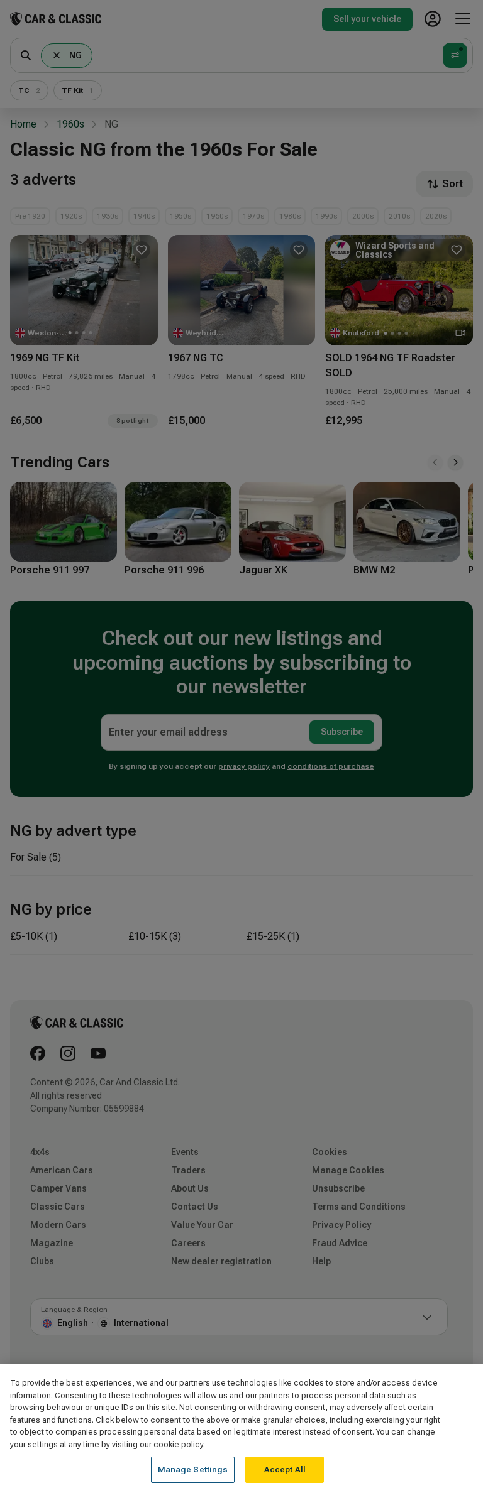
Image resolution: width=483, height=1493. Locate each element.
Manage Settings (193, 1469)
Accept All (285, 1469)
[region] (241, 1428)
